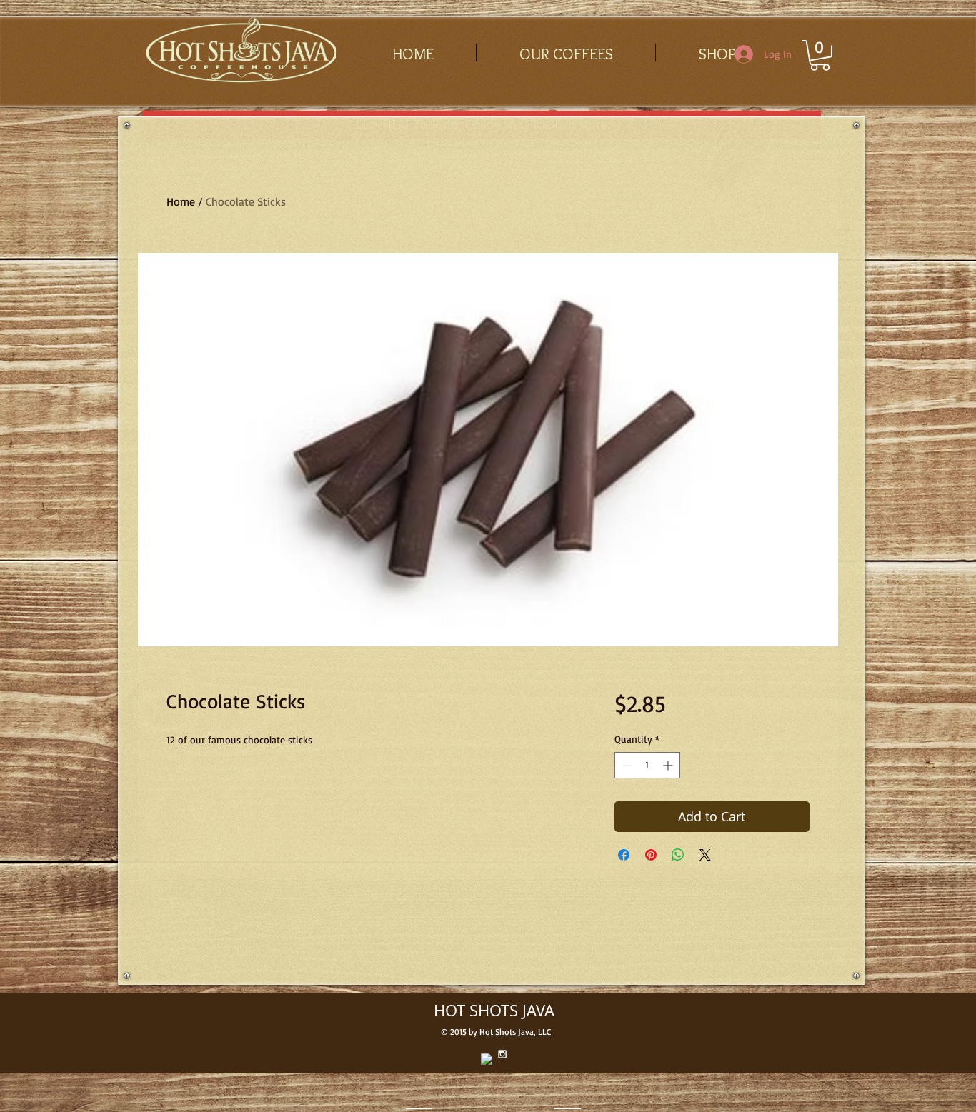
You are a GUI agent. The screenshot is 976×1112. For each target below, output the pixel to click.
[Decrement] (625, 765)
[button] (820, 55)
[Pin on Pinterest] (650, 854)
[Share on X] (705, 854)
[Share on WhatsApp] (678, 854)
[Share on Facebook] (623, 854)
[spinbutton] (647, 765)
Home (180, 201)
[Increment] (669, 765)
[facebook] (486, 1059)
